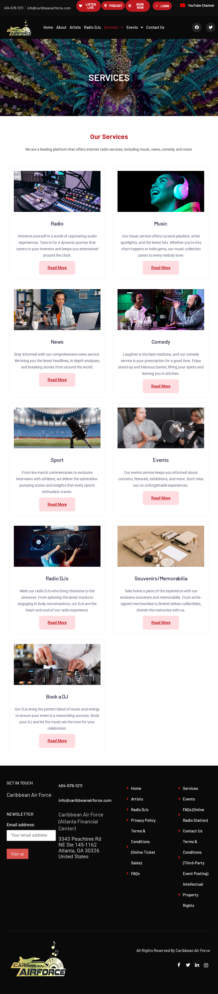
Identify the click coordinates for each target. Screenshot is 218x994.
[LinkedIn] (197, 965)
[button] (113, 27)
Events (132, 27)
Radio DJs (92, 27)
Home (48, 27)
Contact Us (155, 27)
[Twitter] (188, 965)
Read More (57, 267)
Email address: (21, 824)
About (61, 27)
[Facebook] (179, 965)
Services (111, 27)
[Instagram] (206, 965)
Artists (75, 27)
